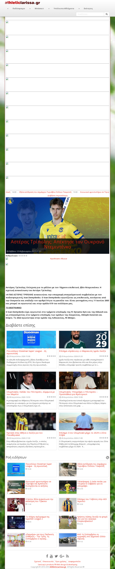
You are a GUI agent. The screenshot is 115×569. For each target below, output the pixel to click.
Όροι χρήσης (60, 561)
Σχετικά (37, 561)
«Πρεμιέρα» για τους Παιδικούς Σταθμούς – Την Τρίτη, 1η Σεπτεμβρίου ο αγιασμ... (40, 536)
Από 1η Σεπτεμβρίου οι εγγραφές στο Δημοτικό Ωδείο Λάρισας (91, 536)
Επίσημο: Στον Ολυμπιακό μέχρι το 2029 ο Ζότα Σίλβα (82, 434)
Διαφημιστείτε (74, 561)
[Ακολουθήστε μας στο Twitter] (56, 556)
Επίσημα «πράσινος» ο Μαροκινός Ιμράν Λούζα (82, 351)
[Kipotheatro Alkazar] (57, 258)
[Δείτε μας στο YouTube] (51, 556)
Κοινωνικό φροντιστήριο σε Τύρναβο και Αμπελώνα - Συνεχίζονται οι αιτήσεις (38, 483)
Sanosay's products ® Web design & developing (57, 564)
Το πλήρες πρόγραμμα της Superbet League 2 (37, 518)
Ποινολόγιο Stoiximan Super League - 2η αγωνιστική (26, 352)
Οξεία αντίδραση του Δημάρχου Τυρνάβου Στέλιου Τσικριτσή (36, 192)
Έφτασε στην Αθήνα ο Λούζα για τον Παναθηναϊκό (25, 434)
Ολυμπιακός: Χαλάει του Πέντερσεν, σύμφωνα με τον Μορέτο (31, 393)
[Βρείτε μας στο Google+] (62, 556)
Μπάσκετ (39, 8)
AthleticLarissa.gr (58, 567)
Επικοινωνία (48, 561)
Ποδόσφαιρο (19, 8)
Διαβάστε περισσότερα (57, 195)
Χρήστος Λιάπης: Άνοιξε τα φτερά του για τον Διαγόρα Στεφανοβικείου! (92, 519)
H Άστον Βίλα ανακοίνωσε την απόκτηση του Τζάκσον (39, 500)
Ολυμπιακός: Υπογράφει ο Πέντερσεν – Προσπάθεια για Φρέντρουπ (78, 393)
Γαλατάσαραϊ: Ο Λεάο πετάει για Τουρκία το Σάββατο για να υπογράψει (91, 483)
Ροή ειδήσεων (16, 457)
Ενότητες (88, 8)
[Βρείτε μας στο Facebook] (47, 556)
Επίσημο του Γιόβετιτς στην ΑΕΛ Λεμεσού (92, 500)
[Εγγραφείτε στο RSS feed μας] (67, 556)
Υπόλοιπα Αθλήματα (64, 8)
